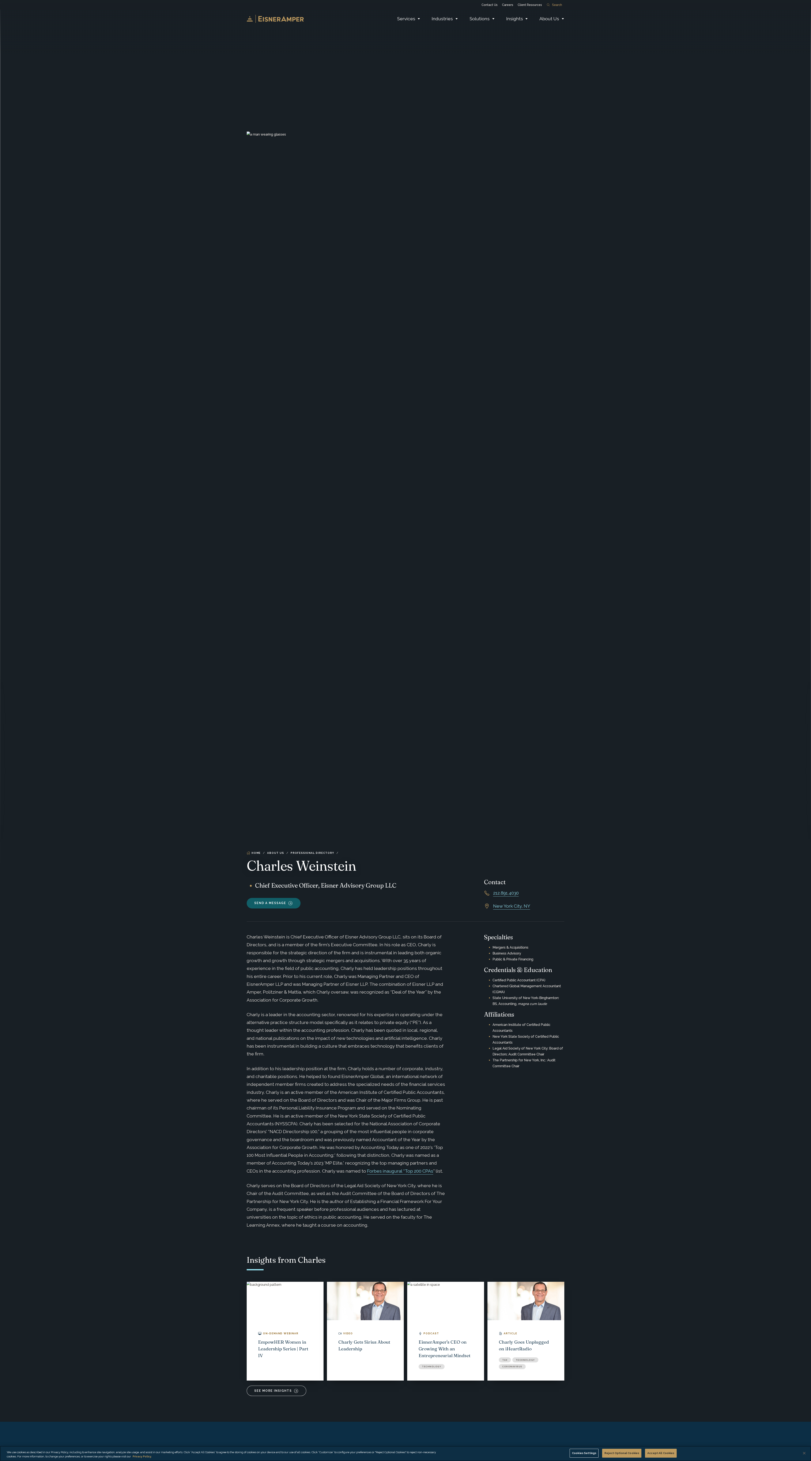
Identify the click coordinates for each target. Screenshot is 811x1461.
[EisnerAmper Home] (275, 19)
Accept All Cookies (660, 1453)
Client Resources (530, 5)
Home (256, 852)
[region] (405, 1453)
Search (557, 5)
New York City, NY (511, 906)
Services (406, 18)
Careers (507, 5)
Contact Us (490, 5)
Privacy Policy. (142, 1456)
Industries (442, 18)
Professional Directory (312, 852)
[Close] (804, 1453)
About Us (549, 18)
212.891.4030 (506, 893)
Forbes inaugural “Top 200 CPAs (400, 1171)
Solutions (479, 18)
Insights (514, 18)
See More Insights (273, 1390)
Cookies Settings (584, 1453)
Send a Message (270, 903)
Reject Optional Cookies (621, 1453)
